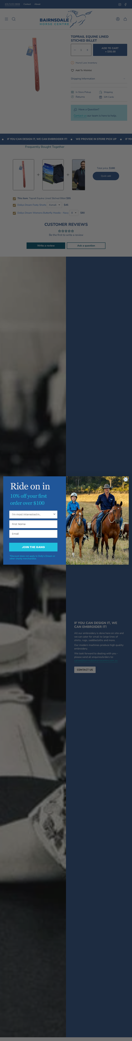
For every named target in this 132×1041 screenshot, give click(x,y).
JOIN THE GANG (33, 547)
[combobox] (32, 514)
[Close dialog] (125, 479)
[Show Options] (54, 514)
